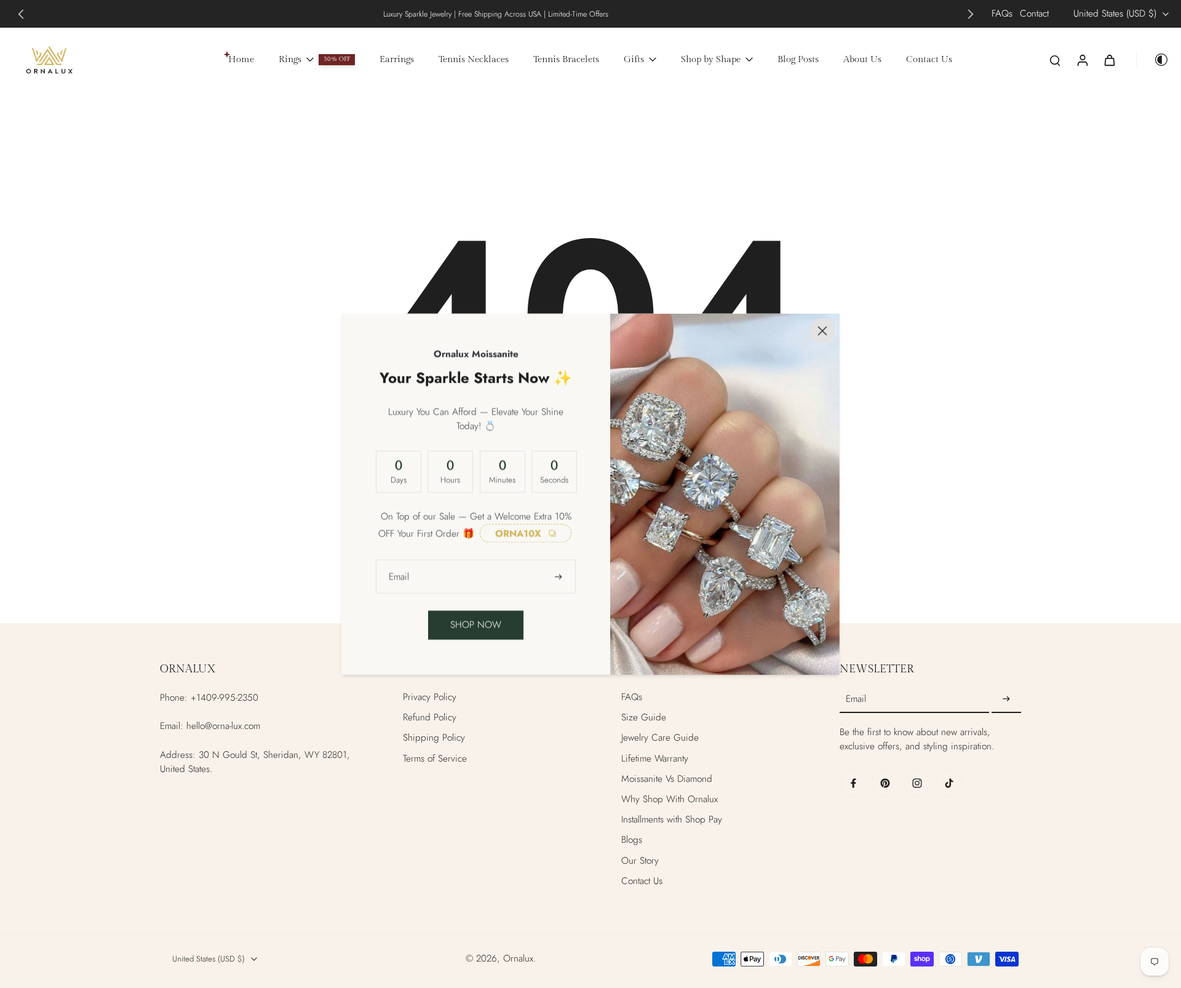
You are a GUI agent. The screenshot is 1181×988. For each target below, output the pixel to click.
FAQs (1002, 13)
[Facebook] (853, 783)
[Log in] (1082, 59)
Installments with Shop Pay (671, 819)
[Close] (822, 331)
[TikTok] (949, 783)
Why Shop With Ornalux (669, 799)
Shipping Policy (434, 737)
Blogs (631, 840)
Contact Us (641, 881)
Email (856, 699)
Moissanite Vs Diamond (666, 779)
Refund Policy (429, 717)
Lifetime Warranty (654, 758)
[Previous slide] (21, 14)
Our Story (640, 861)
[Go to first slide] (971, 14)
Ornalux (518, 958)
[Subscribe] (1006, 699)
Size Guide (643, 717)
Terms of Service (435, 758)
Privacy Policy (429, 697)
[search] (1054, 59)
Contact (1034, 13)
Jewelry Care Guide (660, 737)
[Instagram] (917, 783)
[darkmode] (1153, 59)
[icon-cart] (1109, 59)
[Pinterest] (885, 783)
